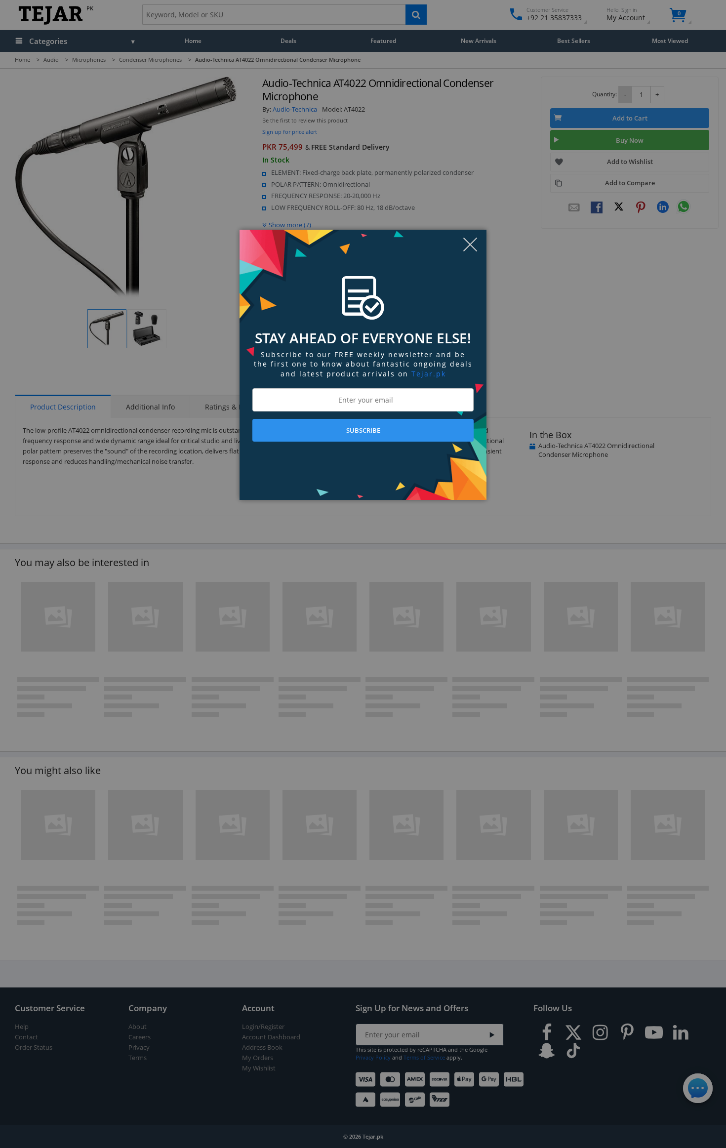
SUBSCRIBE (363, 430)
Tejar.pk (428, 373)
